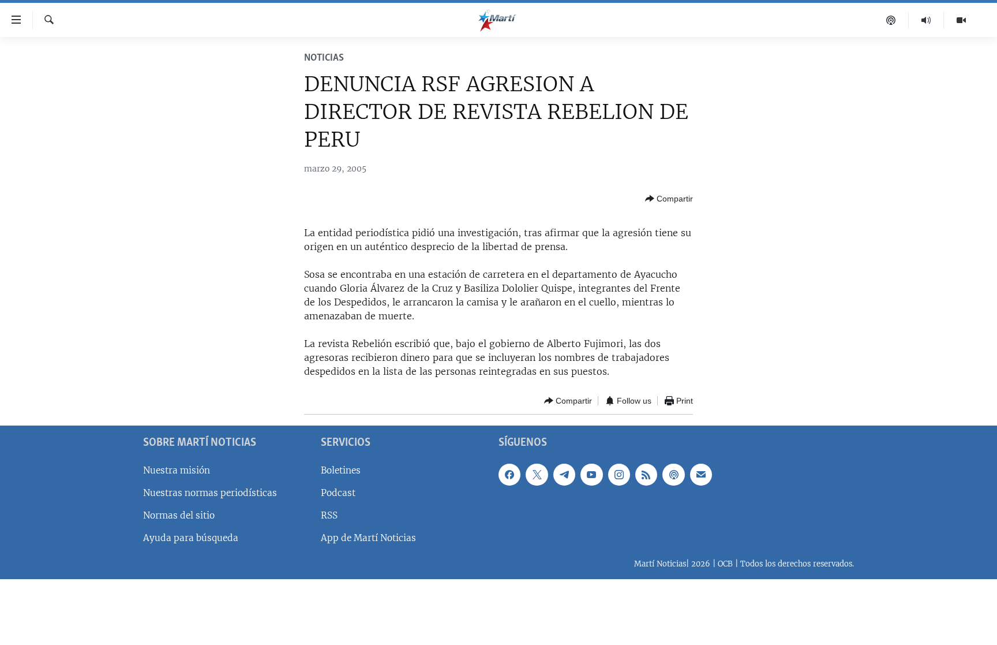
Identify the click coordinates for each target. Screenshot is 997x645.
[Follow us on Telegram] (564, 475)
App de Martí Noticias (368, 537)
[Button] (669, 199)
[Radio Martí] (926, 20)
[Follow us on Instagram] (619, 475)
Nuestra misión (176, 470)
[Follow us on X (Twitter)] (537, 475)
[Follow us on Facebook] (509, 475)
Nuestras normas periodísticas (210, 492)
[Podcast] (891, 20)
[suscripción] (701, 475)
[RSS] (646, 475)
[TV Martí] (961, 20)
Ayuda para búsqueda (190, 537)
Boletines (341, 470)
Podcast (338, 492)
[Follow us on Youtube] (591, 475)
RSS (329, 515)
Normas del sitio (179, 515)
